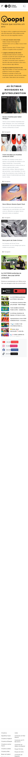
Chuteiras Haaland (6, 738)
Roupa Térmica (19, 749)
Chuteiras (4, 97)
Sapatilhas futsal (5, 735)
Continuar (15, 342)
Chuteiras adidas (6, 748)
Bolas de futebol (5, 754)
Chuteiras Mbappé (6, 741)
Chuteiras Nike (5, 751)
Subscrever (21, 291)
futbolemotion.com (7, 43)
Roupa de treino (19, 751)
